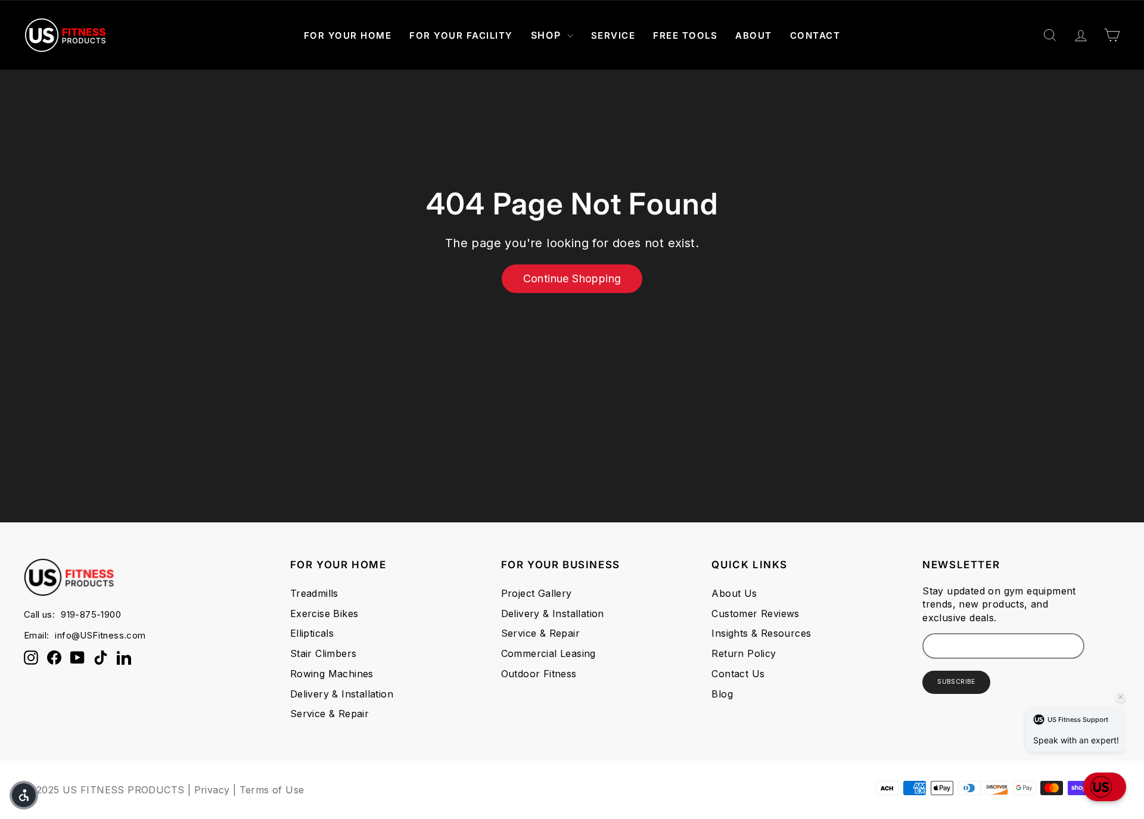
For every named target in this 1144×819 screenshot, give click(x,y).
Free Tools (685, 35)
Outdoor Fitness (539, 674)
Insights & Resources (761, 633)
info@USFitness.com (100, 635)
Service (613, 35)
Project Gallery (536, 593)
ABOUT (753, 35)
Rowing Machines (332, 674)
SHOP (547, 35)
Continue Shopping (572, 278)
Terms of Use (272, 790)
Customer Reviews (755, 613)
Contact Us (737, 674)
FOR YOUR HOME (348, 35)
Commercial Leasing (548, 653)
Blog (722, 694)
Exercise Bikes (324, 613)
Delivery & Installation (341, 694)
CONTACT (815, 35)
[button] (1104, 787)
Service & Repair (329, 714)
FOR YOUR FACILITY (461, 35)
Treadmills (314, 593)
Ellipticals (312, 633)
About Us (734, 593)
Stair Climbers (323, 653)
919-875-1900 (91, 614)
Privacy (212, 790)
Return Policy (743, 653)
